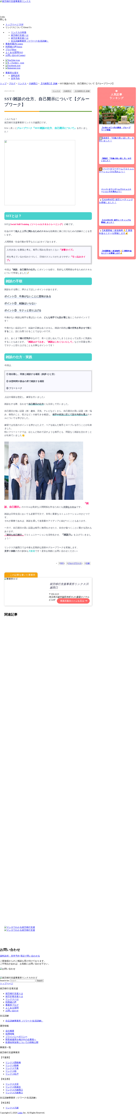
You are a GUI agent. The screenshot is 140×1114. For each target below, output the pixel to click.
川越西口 (67, 91)
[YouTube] (12, 60)
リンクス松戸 (12, 1074)
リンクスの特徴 (18, 32)
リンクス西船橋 (13, 1062)
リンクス (56, 91)
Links (20, 1113)
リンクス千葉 (12, 1068)
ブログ (10, 49)
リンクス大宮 (12, 1084)
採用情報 (9, 1034)
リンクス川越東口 (14, 1092)
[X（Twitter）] (14, 63)
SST (62, 563)
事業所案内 (14, 44)
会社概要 (9, 1031)
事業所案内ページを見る (72, 601)
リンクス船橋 (12, 1065)
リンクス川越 (12, 1108)
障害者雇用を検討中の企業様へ (20, 1039)
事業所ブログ (12, 1005)
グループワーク (74, 563)
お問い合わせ (15, 55)
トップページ (14, 24)
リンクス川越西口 (14, 1090)
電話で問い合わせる (30, 956)
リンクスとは (12, 999)
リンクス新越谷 (13, 1087)
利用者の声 (13, 47)
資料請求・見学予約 (10, 956)
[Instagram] (12, 68)
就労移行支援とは (19, 35)
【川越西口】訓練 (82, 91)
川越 (88, 563)
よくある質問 (14, 52)
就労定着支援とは (19, 38)
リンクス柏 (10, 1071)
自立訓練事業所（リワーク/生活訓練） (30, 41)
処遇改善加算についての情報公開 (21, 1042)
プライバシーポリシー (16, 1036)
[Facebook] (12, 65)
